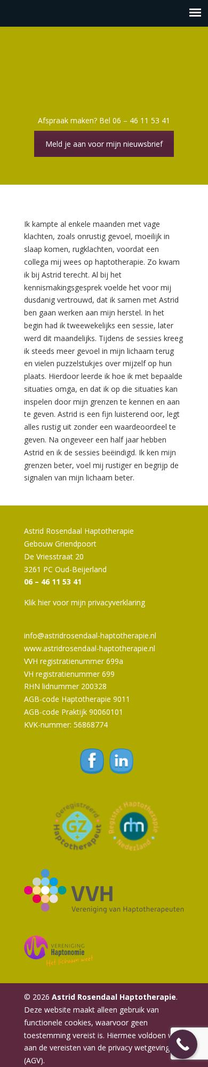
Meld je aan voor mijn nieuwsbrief (104, 144)
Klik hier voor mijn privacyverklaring (84, 602)
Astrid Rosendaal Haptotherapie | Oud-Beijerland (104, 70)
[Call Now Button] (182, 1044)
